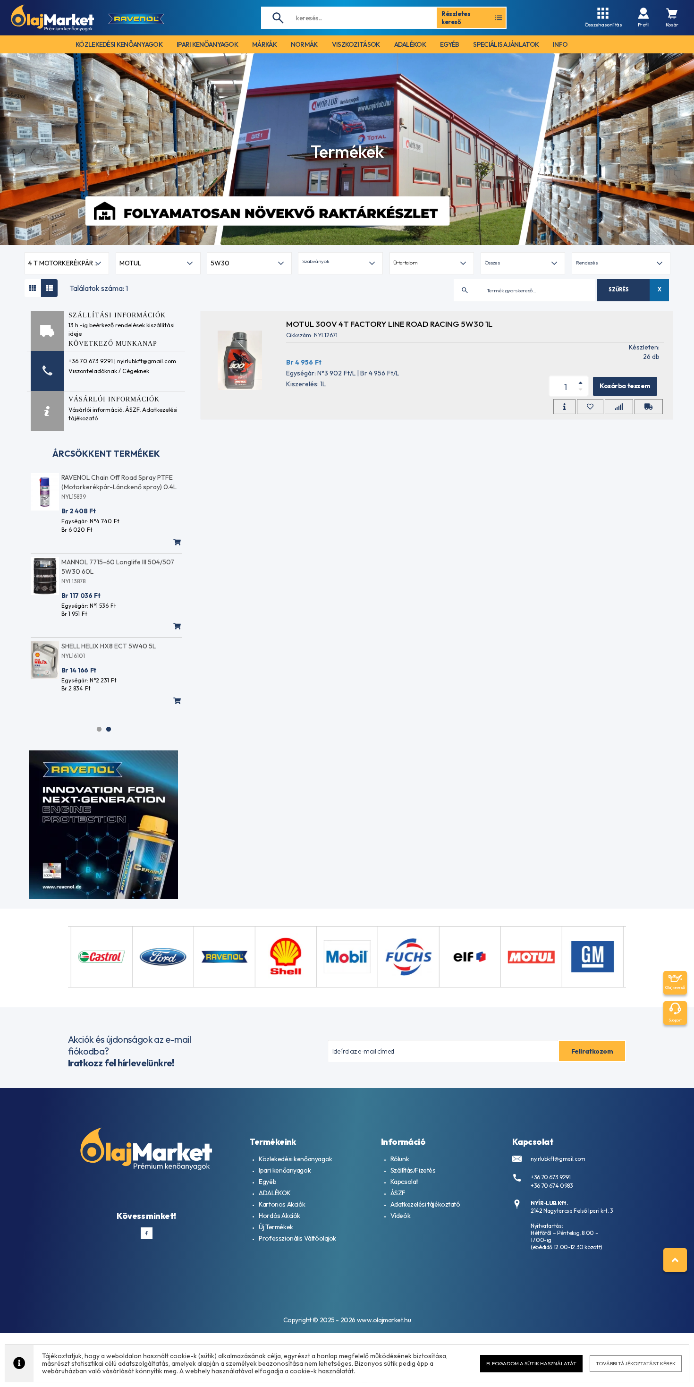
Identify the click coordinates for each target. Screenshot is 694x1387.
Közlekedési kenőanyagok (295, 1159)
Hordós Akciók (279, 1215)
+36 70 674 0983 (552, 1185)
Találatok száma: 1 (98, 288)
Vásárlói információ (95, 409)
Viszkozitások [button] (356, 44)
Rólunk (399, 1159)
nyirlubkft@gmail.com (558, 1158)
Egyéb (267, 1181)
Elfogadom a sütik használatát (531, 1363)
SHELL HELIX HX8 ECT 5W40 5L (108, 646)
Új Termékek (276, 1227)
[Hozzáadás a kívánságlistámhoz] (590, 406)
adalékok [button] (410, 44)
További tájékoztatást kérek (636, 1363)
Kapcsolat (404, 1181)
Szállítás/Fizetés (413, 1170)
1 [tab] (99, 729)
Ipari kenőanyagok (285, 1170)
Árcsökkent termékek (106, 453)
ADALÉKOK (275, 1193)
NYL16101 (73, 655)
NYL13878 (73, 581)
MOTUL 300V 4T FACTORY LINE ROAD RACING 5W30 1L (389, 324)
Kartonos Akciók (282, 1204)
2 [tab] (108, 729)
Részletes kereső (456, 17)
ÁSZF (132, 409)
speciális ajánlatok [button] (506, 44)
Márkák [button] (264, 44)
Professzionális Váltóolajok (297, 1238)
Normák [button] (304, 44)
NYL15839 (73, 496)
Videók (400, 1215)
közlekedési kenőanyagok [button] (119, 44)
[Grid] (33, 288)
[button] (340, 263)
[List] (49, 288)
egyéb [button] (449, 44)
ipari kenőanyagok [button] (207, 44)
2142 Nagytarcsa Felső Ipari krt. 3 (572, 1210)
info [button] (560, 44)
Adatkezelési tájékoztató (425, 1204)
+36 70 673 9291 (551, 1177)
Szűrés (618, 289)
